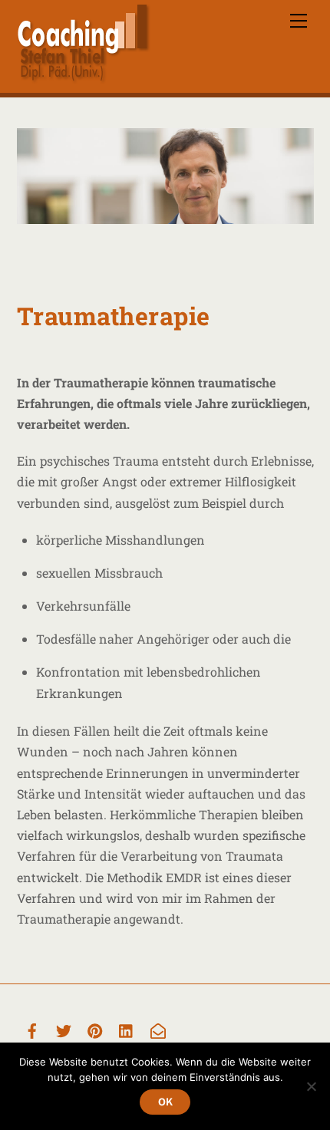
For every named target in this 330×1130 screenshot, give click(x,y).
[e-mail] (158, 1029)
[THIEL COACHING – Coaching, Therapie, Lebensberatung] (83, 77)
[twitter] (63, 1029)
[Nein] (310, 1086)
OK (165, 1102)
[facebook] (32, 1029)
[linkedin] (126, 1029)
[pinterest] (95, 1029)
